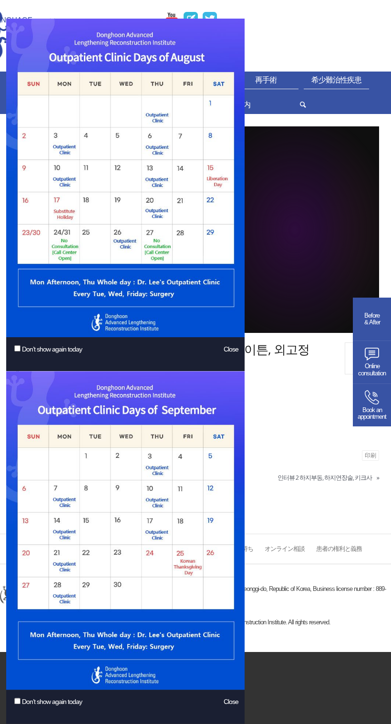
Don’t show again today (52, 349)
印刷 (370, 455)
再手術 (266, 80)
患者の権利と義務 (339, 549)
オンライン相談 (285, 549)
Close (231, 349)
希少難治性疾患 (336, 80)
